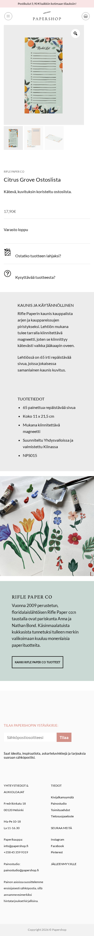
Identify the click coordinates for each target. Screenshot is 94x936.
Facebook (57, 846)
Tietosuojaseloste (62, 816)
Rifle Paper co (14, 171)
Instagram (57, 839)
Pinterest (57, 852)
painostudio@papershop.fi (21, 870)
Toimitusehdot (60, 810)
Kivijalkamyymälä (62, 797)
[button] (8, 16)
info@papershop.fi (16, 846)
